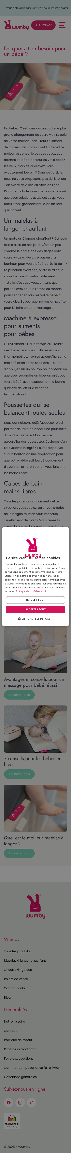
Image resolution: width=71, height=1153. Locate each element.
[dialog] (35, 576)
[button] (35, 618)
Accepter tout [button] (35, 609)
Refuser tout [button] (35, 600)
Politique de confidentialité (31, 591)
